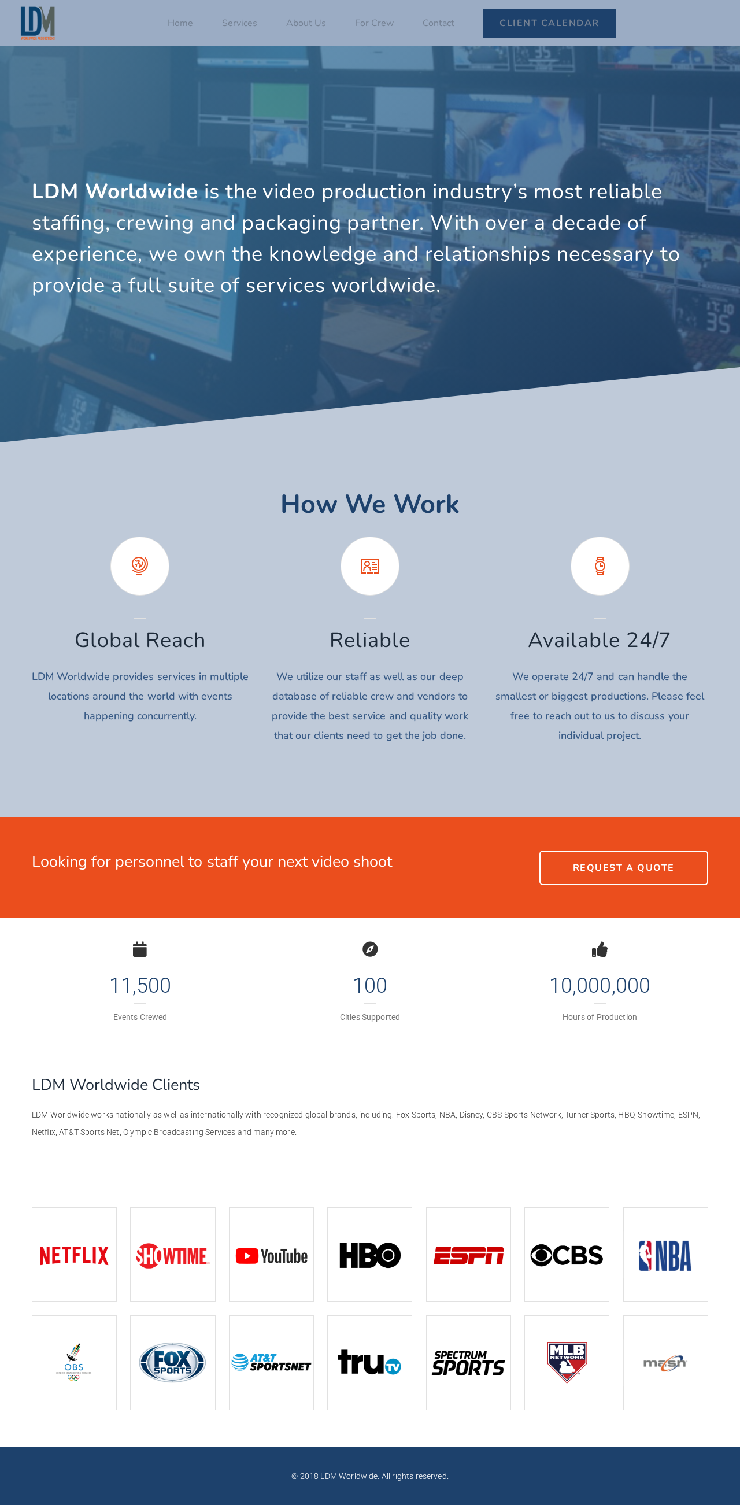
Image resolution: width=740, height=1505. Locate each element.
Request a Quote (624, 867)
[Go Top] (719, 1479)
